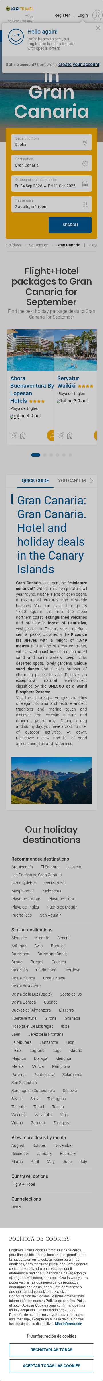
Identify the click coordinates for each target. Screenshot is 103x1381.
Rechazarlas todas (51, 1349)
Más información (68, 1324)
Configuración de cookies (53, 1336)
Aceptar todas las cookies (51, 1365)
